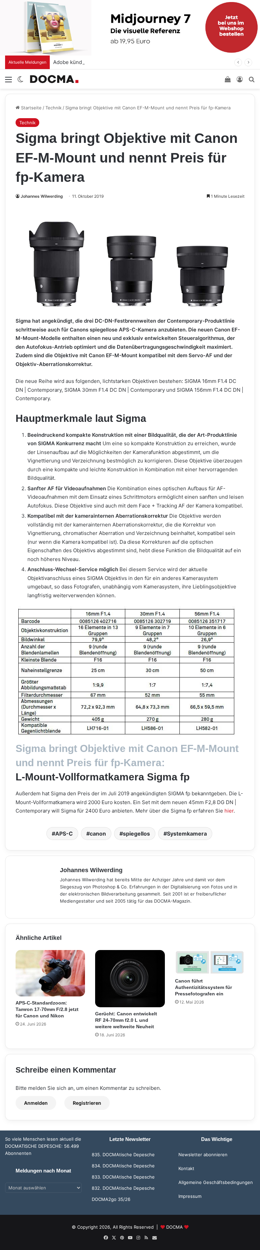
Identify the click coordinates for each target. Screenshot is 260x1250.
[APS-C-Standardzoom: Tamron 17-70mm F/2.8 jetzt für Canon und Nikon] (50, 973)
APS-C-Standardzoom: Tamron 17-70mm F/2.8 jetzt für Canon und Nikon (47, 1009)
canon (98, 833)
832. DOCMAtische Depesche (123, 1188)
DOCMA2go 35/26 (111, 1199)
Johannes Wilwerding (42, 196)
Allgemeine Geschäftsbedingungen (215, 1182)
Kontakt (186, 1168)
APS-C (64, 833)
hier (229, 810)
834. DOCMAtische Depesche (123, 1165)
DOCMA (174, 1227)
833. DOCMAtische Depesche (123, 1177)
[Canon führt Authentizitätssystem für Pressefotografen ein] (209, 962)
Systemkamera (187, 833)
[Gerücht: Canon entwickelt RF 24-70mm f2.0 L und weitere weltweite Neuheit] (130, 978)
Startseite (31, 107)
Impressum (189, 1196)
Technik (53, 107)
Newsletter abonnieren (203, 1154)
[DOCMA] (54, 79)
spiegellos (136, 833)
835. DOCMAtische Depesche (123, 1154)
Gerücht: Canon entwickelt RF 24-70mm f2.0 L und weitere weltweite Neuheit (126, 1020)
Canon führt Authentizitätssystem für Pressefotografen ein (203, 987)
